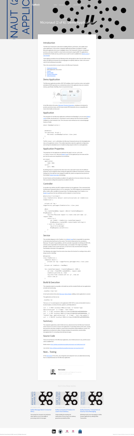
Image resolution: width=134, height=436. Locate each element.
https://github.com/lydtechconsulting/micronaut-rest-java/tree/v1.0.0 (67, 348)
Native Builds (50, 72)
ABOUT (69, 5)
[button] (62, 5)
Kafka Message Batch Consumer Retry (41, 410)
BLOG (83, 5)
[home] (35, 4)
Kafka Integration (51, 76)
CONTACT (89, 5)
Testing (49, 71)
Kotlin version (85, 54)
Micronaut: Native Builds (65, 294)
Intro (55, 5)
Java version (46, 55)
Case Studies (76, 5)
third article (49, 355)
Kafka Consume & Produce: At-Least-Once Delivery (65, 410)
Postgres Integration (52, 74)
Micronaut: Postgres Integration (66, 105)
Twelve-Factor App (54, 175)
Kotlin (88, 116)
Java (44, 118)
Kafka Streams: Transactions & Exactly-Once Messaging (90, 410)
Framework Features (52, 68)
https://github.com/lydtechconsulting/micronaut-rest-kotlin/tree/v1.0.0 (67, 344)
